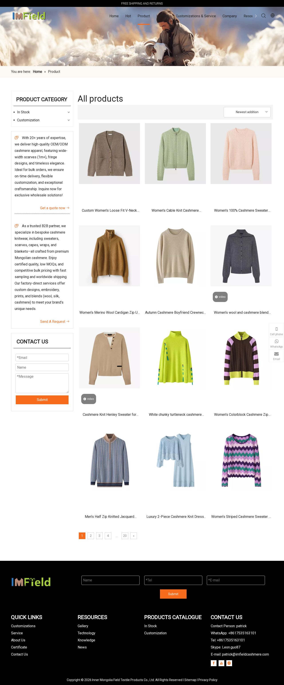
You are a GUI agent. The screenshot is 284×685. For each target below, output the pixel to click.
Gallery (83, 626)
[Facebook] (214, 663)
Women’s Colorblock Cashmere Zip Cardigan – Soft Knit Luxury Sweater (241, 416)
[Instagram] (229, 663)
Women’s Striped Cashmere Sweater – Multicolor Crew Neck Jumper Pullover (241, 518)
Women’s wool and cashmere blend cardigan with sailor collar (241, 314)
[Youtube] (221, 663)
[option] (142, 3)
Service (17, 633)
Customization (28, 120)
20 (125, 536)
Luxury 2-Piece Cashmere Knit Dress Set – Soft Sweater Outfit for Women (175, 518)
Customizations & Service (196, 16)
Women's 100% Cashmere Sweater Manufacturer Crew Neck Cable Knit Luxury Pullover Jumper (241, 212)
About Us (18, 640)
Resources (252, 16)
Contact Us (19, 654)
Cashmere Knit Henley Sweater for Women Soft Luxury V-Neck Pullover (109, 416)
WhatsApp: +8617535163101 (233, 633)
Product (144, 16)
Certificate (19, 647)
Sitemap (190, 680)
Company (230, 16)
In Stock (162, 16)
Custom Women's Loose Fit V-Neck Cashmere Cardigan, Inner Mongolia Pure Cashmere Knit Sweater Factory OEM (109, 212)
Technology (86, 633)
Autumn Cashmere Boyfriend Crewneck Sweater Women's (175, 314)
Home (114, 16)
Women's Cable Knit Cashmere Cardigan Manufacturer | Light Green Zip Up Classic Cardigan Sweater (175, 212)
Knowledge (86, 640)
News (82, 647)
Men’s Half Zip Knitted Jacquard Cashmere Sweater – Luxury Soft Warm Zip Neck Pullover (109, 518)
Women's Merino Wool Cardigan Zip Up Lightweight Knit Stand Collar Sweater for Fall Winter (109, 314)
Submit (42, 400)
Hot (128, 16)
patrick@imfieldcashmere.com (245, 654)
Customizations (23, 626)
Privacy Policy (207, 680)
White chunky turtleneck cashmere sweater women (175, 416)
